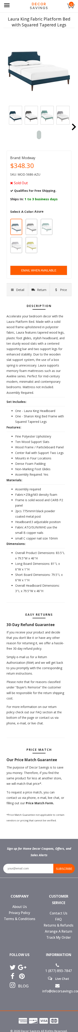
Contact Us (58, 913)
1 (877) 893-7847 (58, 971)
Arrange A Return (58, 931)
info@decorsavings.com (58, 991)
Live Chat (61, 978)
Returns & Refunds (58, 925)
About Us (19, 906)
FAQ (58, 919)
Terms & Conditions (19, 919)
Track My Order (58, 937)
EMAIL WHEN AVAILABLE (38, 270)
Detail (20, 290)
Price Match (61, 292)
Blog (22, 985)
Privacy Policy (19, 913)
